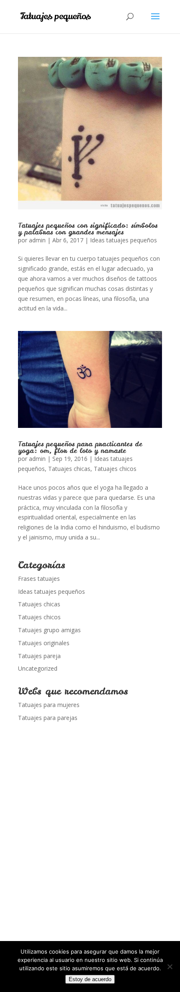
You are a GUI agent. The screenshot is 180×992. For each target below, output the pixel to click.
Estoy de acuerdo (90, 979)
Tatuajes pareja (39, 656)
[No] (169, 966)
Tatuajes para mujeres (49, 705)
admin (37, 240)
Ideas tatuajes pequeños (123, 240)
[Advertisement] (90, 845)
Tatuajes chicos (115, 469)
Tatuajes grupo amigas (49, 630)
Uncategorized (37, 668)
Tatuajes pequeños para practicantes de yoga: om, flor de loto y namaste (80, 447)
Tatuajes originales (43, 643)
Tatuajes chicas (69, 469)
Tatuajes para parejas (47, 718)
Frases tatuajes (39, 578)
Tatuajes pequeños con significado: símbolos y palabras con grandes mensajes (87, 229)
